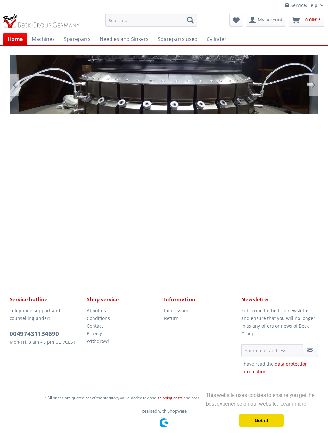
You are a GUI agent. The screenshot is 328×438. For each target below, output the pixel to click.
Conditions (98, 318)
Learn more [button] (293, 404)
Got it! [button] (261, 420)
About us (96, 310)
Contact (95, 326)
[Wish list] (236, 20)
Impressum (176, 310)
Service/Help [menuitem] (304, 5)
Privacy (94, 333)
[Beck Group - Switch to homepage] (42, 22)
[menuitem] (151, 20)
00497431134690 (34, 334)
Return (171, 318)
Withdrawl (98, 341)
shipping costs (170, 397)
